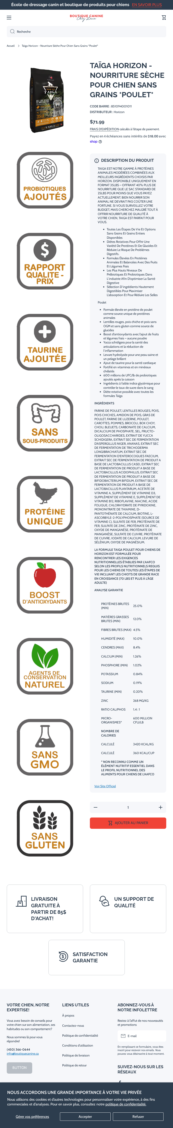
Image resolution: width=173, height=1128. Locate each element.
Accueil (11, 45)
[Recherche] (11, 31)
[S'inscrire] (160, 1036)
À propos (68, 1015)
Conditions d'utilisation (77, 1045)
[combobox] (86, 31)
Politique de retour (74, 1065)
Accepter (85, 1116)
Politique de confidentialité (80, 1035)
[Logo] (86, 17)
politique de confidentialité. (125, 1104)
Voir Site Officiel (105, 786)
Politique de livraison (76, 1055)
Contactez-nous (73, 1026)
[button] (164, 17)
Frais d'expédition (104, 129)
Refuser (138, 1116)
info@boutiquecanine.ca (23, 1054)
